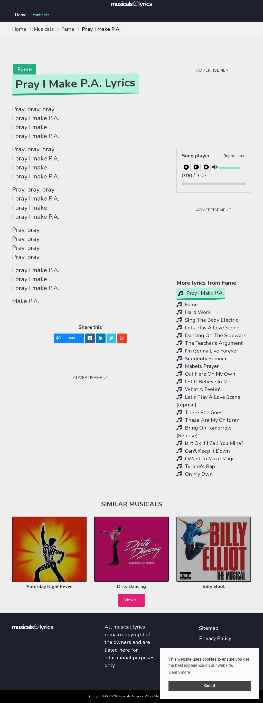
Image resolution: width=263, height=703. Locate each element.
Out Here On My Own (209, 373)
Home (20, 15)
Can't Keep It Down (207, 451)
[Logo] (131, 4)
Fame (67, 29)
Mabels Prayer (201, 366)
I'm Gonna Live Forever (211, 350)
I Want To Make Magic (210, 458)
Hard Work (197, 312)
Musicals (41, 15)
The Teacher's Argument (213, 343)
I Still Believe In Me (207, 381)
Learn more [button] (179, 672)
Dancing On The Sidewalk (215, 335)
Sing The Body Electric (211, 320)
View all (131, 600)
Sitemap (208, 628)
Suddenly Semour (205, 358)
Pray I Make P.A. (204, 293)
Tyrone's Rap (199, 466)
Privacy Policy (215, 638)
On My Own (198, 474)
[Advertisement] (50, 402)
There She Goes (203, 412)
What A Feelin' (202, 389)
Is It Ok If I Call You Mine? (213, 443)
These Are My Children (212, 420)
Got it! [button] (209, 685)
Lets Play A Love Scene (211, 327)
